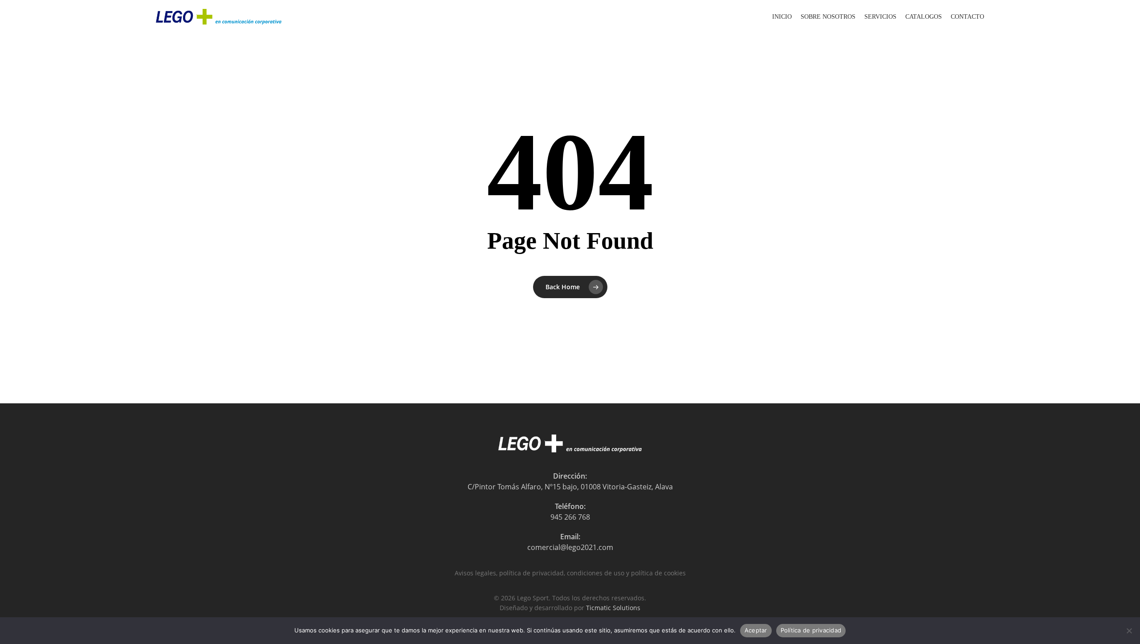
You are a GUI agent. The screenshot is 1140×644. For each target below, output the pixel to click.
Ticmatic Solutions (613, 607)
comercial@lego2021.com (570, 547)
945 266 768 (570, 517)
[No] (1128, 630)
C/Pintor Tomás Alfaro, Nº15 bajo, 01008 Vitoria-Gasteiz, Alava (570, 487)
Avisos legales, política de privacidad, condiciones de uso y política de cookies (570, 573)
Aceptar (756, 630)
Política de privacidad (811, 630)
